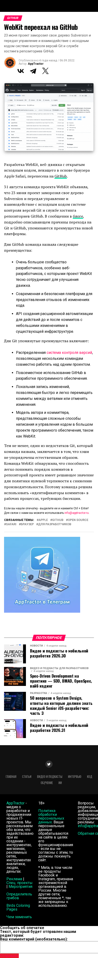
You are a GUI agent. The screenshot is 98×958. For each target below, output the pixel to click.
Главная (11, 776)
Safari (11, 524)
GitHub (60, 176)
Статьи (26, 776)
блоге (78, 216)
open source (78, 520)
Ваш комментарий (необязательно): (34, 939)
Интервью (74, 776)
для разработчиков (54, 524)
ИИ (60, 782)
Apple (43, 520)
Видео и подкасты (49, 776)
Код (89, 776)
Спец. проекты (19, 882)
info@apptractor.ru (76, 513)
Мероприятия (20, 886)
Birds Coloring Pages (18, 907)
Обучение (47, 782)
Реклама (14, 879)
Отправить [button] (9, 955)
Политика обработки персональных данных (51, 816)
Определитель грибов (19, 896)
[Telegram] (33, 71)
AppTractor (36, 63)
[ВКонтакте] (20, 71)
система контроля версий (69, 352)
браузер (27, 524)
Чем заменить (19, 917)
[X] (45, 71)
